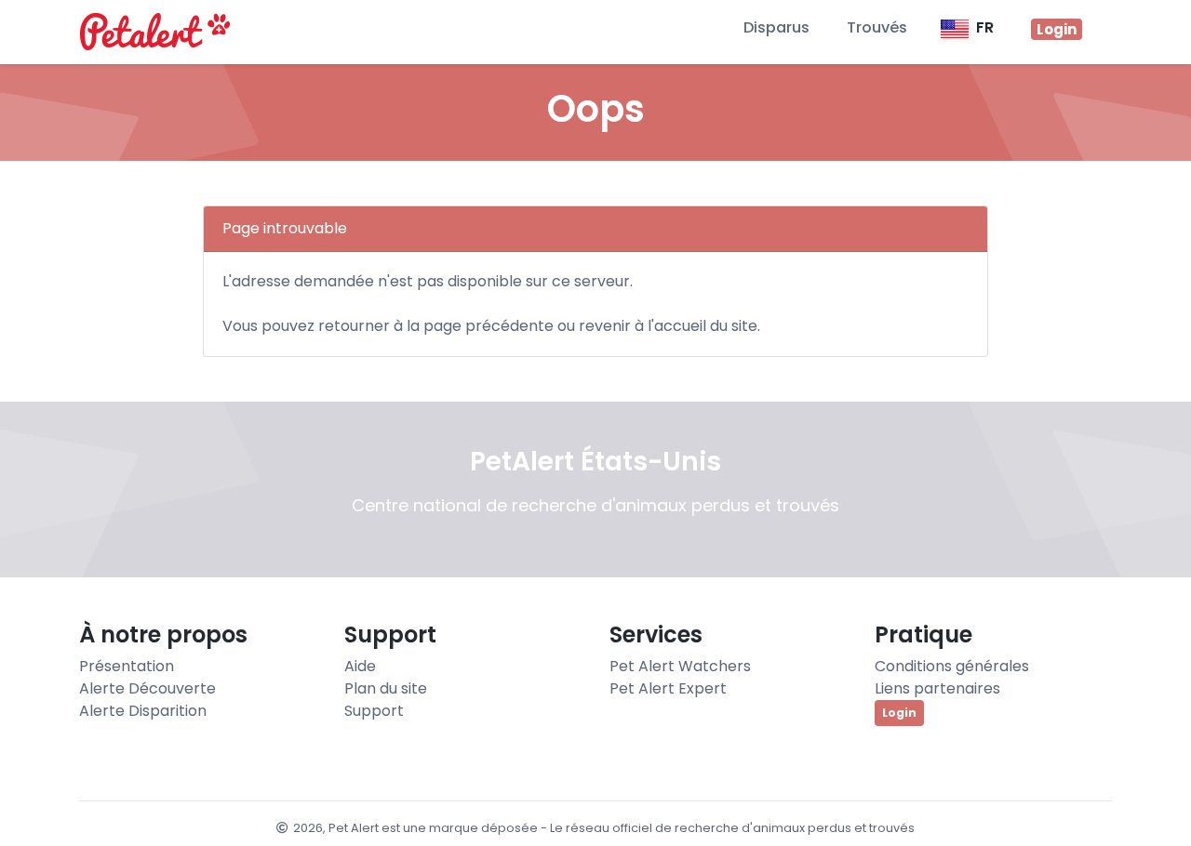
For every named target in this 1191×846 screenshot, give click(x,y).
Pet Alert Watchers (680, 666)
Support (374, 710)
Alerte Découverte (147, 688)
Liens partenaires (937, 688)
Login (899, 712)
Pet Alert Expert (668, 688)
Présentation (126, 666)
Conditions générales (952, 666)
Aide (360, 666)
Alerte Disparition (143, 710)
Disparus (776, 27)
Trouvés (877, 27)
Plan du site (385, 688)
